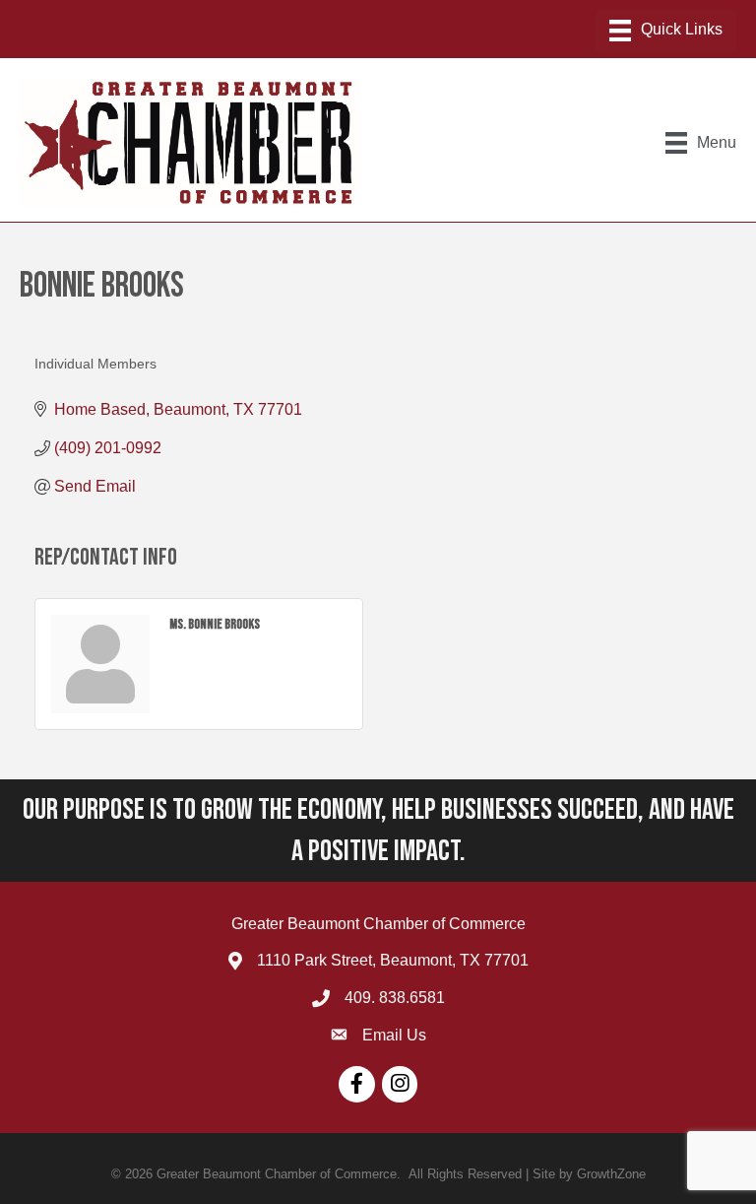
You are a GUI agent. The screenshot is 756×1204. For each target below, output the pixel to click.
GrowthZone (611, 1174)
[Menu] (666, 30)
